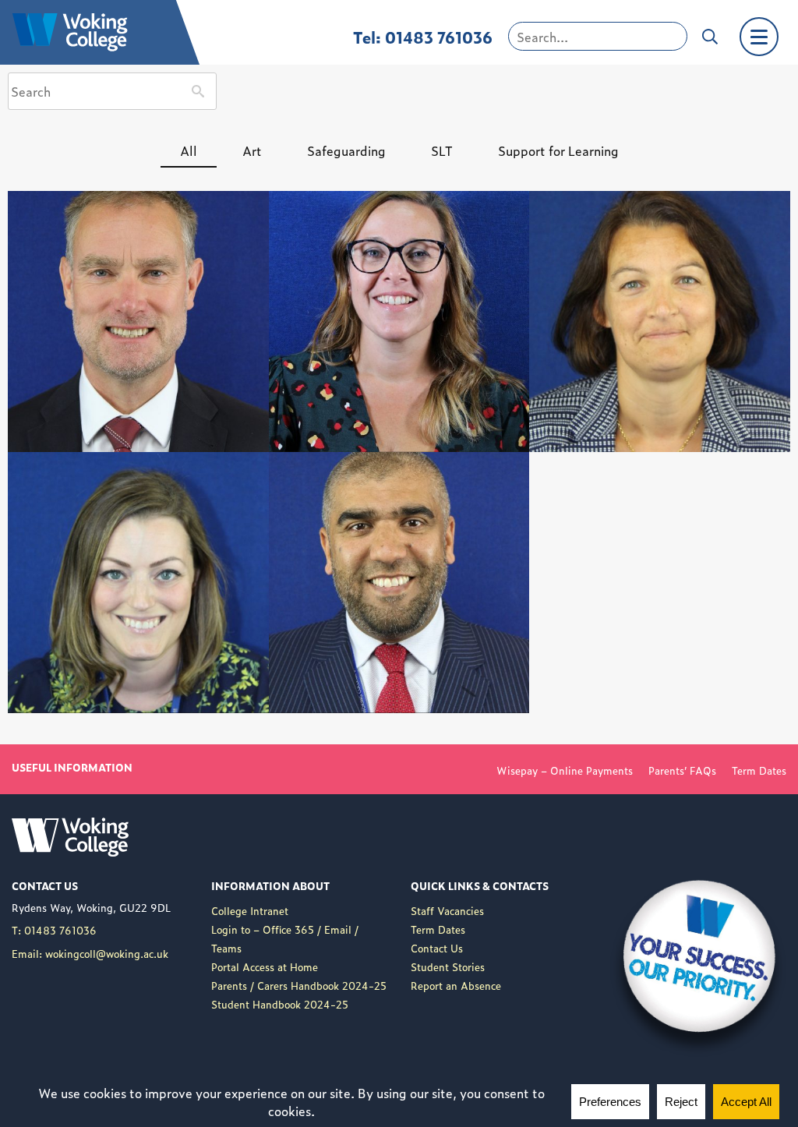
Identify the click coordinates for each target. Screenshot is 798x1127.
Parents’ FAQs (682, 770)
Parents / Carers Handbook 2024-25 (299, 985)
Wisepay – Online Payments (564, 770)
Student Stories (448, 966)
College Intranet (249, 910)
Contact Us (437, 948)
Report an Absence (456, 985)
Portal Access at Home (264, 966)
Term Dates (759, 770)
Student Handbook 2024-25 (279, 1004)
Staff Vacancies (447, 910)
